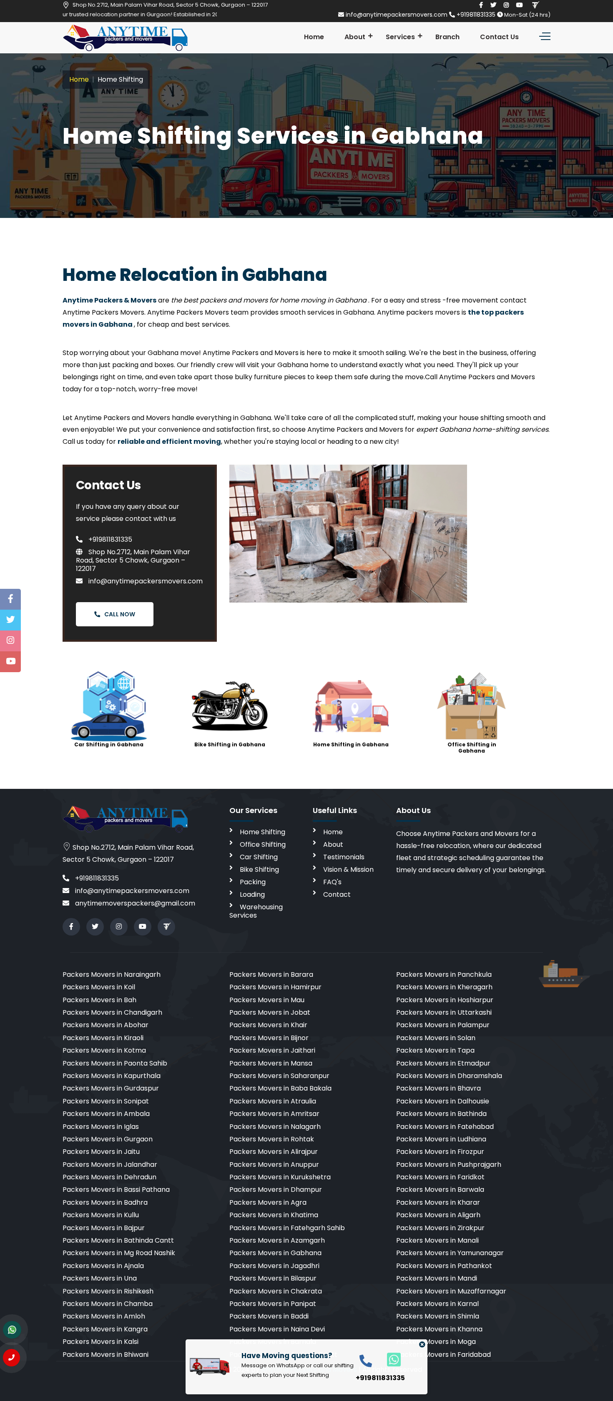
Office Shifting (263, 844)
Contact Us (499, 37)
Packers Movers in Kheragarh (444, 987)
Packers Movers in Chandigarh (112, 1012)
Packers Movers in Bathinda (441, 1113)
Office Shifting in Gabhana (471, 747)
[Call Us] (11, 1357)
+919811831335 (476, 14)
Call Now (119, 614)
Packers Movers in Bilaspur (273, 1278)
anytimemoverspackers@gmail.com (134, 903)
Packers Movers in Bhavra (438, 1088)
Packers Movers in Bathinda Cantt (118, 1240)
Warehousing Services (256, 911)
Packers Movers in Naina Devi (277, 1329)
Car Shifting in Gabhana (108, 744)
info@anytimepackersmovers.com (396, 14)
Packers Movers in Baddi (269, 1316)
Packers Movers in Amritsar (274, 1113)
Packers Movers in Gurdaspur (111, 1088)
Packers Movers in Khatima (273, 1215)
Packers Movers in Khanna (439, 1329)
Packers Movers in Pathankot (444, 1266)
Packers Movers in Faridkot (440, 1177)
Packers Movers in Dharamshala (449, 1076)
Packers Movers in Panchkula (444, 974)
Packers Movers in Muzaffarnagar (451, 1291)
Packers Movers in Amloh (104, 1316)
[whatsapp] (389, 1359)
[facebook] (481, 5)
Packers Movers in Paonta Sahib (115, 1063)
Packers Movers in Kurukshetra (280, 1177)
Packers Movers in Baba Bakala (280, 1088)
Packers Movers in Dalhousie (442, 1101)
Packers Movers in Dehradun (109, 1177)
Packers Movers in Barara (271, 974)
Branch (447, 37)
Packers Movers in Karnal (437, 1303)
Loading (252, 894)
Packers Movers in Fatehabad (445, 1126)
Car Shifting (259, 857)
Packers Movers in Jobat (269, 1012)
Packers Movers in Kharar (438, 1202)
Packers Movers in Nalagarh (275, 1126)
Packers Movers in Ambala (106, 1113)
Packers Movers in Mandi (436, 1278)
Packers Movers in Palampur (443, 1025)
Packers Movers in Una (100, 1278)
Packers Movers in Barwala (440, 1189)
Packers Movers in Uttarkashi (444, 1012)
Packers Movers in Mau (266, 1000)
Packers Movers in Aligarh (438, 1215)
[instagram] (506, 5)
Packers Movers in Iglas (101, 1126)
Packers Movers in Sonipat (106, 1101)
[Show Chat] (12, 1329)
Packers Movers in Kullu (101, 1215)
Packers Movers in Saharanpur (279, 1076)
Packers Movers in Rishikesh (108, 1291)
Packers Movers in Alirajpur (273, 1151)
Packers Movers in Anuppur (274, 1164)
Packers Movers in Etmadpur (443, 1063)
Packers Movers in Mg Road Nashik (119, 1253)
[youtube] (519, 5)
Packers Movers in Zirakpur (440, 1228)
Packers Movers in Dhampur (275, 1189)
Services (400, 37)
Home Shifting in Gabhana (351, 744)
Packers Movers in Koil (99, 987)
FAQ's (332, 882)
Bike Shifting (259, 869)
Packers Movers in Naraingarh (112, 974)
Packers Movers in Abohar (105, 1025)
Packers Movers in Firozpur (440, 1151)
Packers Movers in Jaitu (101, 1151)
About (354, 37)
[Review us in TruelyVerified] (535, 5)
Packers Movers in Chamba (108, 1303)
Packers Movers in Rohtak (271, 1139)
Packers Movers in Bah (99, 1000)
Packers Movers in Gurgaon (108, 1139)
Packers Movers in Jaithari (272, 1050)
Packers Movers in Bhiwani (105, 1354)
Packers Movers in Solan (435, 1038)
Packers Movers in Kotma (104, 1050)
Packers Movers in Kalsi (100, 1341)
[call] (365, 1360)
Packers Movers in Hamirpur (275, 987)
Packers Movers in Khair (268, 1025)
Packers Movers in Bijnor (269, 1038)
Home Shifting (262, 832)
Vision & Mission (348, 869)
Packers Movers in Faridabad (443, 1354)
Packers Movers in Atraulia (272, 1101)
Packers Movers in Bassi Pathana (116, 1189)
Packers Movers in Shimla (437, 1316)
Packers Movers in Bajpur (104, 1228)
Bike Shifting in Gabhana (229, 744)
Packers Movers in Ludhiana (441, 1139)
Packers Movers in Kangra (105, 1329)
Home (314, 37)
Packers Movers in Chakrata (275, 1291)
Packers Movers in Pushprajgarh (448, 1164)
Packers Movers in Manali (437, 1240)
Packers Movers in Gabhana (275, 1253)
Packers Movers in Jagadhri (274, 1266)
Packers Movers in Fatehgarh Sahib (287, 1228)
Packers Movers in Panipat (272, 1303)
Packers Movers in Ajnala (103, 1266)
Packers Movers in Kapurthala (112, 1076)
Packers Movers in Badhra (105, 1202)
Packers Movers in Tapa (435, 1050)
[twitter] (493, 5)
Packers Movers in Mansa (270, 1063)
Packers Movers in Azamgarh (277, 1240)
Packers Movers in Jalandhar (110, 1164)
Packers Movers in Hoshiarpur (444, 1000)
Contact (337, 894)
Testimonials (343, 857)
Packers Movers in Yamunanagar (450, 1253)
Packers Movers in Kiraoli (103, 1038)
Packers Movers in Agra (267, 1202)
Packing (253, 882)
